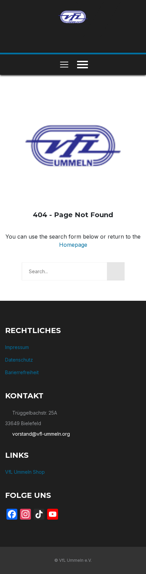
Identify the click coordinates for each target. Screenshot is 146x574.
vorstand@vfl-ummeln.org (41, 434)
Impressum (17, 347)
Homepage (73, 244)
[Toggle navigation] (64, 64)
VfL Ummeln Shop (25, 472)
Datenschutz (19, 360)
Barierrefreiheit (22, 372)
